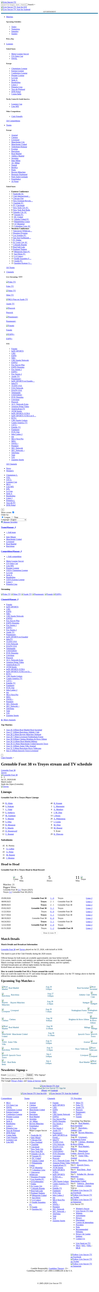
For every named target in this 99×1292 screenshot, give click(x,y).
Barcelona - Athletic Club (79, 1129)
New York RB (37, 1151)
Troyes (4, 773)
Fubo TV (79, 1105)
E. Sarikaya (10, 812)
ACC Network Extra (19, 404)
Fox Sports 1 (16, 369)
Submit (29, 1075)
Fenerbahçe (16, 179)
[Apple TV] (26, 594)
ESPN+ (14, 372)
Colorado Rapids (20, 245)
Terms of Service (34, 1081)
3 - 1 (52, 908)
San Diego (36, 1198)
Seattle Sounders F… (22, 258)
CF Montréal (19, 224)
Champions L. (12, 475)
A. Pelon (9, 852)
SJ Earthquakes (37, 1181)
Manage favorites (10, 522)
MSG (13, 441)
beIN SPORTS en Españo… (23, 381)
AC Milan (15, 163)
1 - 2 (52, 928)
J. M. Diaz (58, 812)
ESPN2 (14, 362)
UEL (8, 477)
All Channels (11, 464)
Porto (13, 170)
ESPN (13, 356)
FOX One (15, 432)
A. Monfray (58, 809)
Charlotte (34, 1144)
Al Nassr (15, 181)
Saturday (15, 31)
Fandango (15, 430)
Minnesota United (39, 1195)
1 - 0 (52, 898)
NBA (78, 1245)
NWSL (14, 58)
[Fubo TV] (6, 594)
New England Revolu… (23, 201)
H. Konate (58, 803)
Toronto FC (19, 215)
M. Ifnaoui (58, 828)
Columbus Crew (38, 1170)
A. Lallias (10, 849)
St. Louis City (36, 1186)
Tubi (13, 455)
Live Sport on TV (83, 1243)
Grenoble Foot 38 (8, 770)
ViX (13, 457)
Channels (10, 272)
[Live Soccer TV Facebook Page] (82, 1193)
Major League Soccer (20, 54)
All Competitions (13, 121)
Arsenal (14, 135)
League (7, 517)
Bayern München (18, 172)
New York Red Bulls (21, 210)
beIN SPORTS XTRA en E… (23, 416)
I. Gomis (57, 822)
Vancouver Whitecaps (34, 1173)
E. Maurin (9, 828)
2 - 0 (52, 925)
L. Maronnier (59, 806)
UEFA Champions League (17, 570)
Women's (10, 471)
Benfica (14, 167)
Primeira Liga (16, 87)
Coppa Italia (16, 94)
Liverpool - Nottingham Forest (79, 1138)
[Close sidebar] (2, 755)
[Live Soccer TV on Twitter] (82, 1197)
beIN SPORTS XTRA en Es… (19, 671)
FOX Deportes (17, 397)
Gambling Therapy (56, 1268)
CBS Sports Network (20, 360)
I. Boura (57, 816)
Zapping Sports (17, 460)
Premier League (17, 75)
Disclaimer (80, 1220)
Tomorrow (15, 29)
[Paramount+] (38, 594)
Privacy (79, 1218)
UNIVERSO (16, 395)
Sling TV (79, 1103)
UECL (9, 480)
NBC (13, 358)
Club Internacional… (21, 196)
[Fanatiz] (49, 594)
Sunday (14, 34)
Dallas (33, 1184)
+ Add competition (13, 556)
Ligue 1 (14, 85)
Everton (14, 149)
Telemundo (15, 393)
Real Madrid (16, 154)
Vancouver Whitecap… (22, 231)
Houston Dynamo (20, 233)
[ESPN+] (57, 594)
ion (12, 436)
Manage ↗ (11, 527)
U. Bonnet (9, 834)
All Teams (10, 267)
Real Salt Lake (19, 247)
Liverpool (15, 140)
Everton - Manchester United (78, 1180)
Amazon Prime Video (20, 406)
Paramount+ (16, 379)
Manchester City (18, 142)
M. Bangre (10, 855)
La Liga (14, 78)
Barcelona (15, 151)
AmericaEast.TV (18, 409)
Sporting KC (37, 1209)
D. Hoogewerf (11, 831)
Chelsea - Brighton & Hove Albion (82, 1143)
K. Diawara (58, 834)
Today (13, 27)
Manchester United (19, 144)
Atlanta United (38, 1161)
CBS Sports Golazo (19, 420)
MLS (8, 484)
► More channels (8, 720)
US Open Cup (17, 56)
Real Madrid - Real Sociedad (80, 1124)
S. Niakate (9, 806)
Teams (8, 125)
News (8, 468)
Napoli (14, 165)
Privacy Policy (17, 1081)
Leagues (9, 44)
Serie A (14, 80)
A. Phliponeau (59, 819)
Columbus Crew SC (22, 226)
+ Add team (11, 532)
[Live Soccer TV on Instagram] (82, 1202)
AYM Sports (16, 411)
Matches (9, 17)
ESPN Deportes (17, 367)
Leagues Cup (16, 104)
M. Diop (57, 825)
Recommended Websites (82, 1230)
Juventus (14, 158)
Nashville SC (18, 194)
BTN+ (14, 418)
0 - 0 (52, 911)
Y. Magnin (9, 819)
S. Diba (8, 822)
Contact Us (80, 1239)
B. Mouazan (10, 825)
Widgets (79, 1213)
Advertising (80, 1215)
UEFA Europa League (15, 580)
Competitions (7, 551)
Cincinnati (35, 1147)
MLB (78, 1248)
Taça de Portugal (18, 89)
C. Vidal (8, 809)
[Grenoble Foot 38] (9, 775)
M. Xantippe (10, 816)
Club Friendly (17, 116)
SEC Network (17, 448)
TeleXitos (15, 453)
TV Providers (76, 1098)
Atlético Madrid (17, 156)
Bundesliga (15, 82)
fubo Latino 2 (16, 434)
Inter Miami (35, 1137)
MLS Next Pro (17, 439)
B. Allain (9, 803)
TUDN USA (16, 386)
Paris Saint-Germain (19, 177)
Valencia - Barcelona (85, 1183)
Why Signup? (40, 1075)
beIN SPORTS (17, 351)
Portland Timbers (20, 249)
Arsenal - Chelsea (84, 1186)
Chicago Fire (18, 198)
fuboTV (14, 383)
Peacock (14, 402)
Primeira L (10, 500)
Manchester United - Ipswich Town (80, 1152)
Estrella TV (16, 427)
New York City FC (20, 208)
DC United (18, 217)
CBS (13, 353)
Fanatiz (14, 349)
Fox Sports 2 (16, 374)
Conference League (19, 73)
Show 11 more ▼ (49, 933)
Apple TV (15, 376)
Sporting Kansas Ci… (23, 263)
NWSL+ (14, 443)
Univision (15, 399)
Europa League (17, 71)
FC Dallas (17, 240)
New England (36, 1142)
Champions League (19, 68)
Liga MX (15, 106)
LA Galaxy (18, 256)
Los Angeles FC (19, 235)
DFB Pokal (16, 92)
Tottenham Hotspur (19, 147)
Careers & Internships (84, 1222)
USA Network (17, 388)
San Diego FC (20, 254)
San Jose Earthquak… (22, 238)
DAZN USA (16, 390)
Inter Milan (15, 160)
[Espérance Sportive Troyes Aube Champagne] (5, 786)
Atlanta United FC (21, 219)
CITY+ (14, 425)
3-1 (19, 890)
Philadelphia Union (22, 221)
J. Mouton (10, 858)
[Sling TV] (16, 594)
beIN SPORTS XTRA (20, 413)
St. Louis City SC (20, 242)
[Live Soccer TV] (8, 2)
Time (16, 517)
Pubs (78, 1227)
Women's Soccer (82, 1209)
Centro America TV (19, 423)
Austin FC (18, 261)
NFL (83, 1245)
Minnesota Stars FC (22, 252)
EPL (8, 489)
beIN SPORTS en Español (17, 637)
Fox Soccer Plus (18, 365)
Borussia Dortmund (19, 174)
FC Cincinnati (18, 205)
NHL (89, 1245)
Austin (34, 1207)
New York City (37, 1149)
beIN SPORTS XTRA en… (59, 1175)
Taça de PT (10, 503)
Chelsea (14, 137)
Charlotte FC (18, 203)
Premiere (15, 446)
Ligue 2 (89, 898)
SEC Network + (18, 450)
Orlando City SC (20, 212)
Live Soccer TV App (84, 1211)
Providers (80, 1225)
